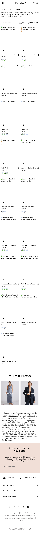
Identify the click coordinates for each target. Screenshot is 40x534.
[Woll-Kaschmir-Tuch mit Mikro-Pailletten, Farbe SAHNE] (2, 327)
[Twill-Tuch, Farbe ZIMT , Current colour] (5, 173)
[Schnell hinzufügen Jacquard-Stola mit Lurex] (23, 163)
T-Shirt (23, 418)
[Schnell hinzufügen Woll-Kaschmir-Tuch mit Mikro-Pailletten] (23, 279)
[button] (33, 23)
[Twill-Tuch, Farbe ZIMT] (4, 134)
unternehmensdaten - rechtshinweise (17, 518)
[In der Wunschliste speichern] (18, 55)
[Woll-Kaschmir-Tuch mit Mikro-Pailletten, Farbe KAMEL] (25, 289)
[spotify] (19, 507)
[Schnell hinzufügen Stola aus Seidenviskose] (23, 89)
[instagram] (10, 507)
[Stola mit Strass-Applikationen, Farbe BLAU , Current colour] (7, 289)
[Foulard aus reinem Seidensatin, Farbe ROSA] (5, 60)
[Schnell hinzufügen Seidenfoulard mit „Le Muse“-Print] (3, 357)
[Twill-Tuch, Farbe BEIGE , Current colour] (22, 134)
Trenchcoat (11, 417)
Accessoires (7, 22)
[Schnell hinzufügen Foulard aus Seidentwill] (3, 89)
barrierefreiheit (20, 521)
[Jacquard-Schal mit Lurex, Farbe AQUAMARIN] (22, 211)
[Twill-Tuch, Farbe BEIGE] (2, 134)
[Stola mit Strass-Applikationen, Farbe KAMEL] (25, 250)
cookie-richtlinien (11, 515)
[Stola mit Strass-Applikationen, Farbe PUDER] (2, 250)
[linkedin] (28, 507)
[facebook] (14, 507)
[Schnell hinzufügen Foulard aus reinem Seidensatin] (3, 50)
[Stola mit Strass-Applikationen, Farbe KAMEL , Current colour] (5, 250)
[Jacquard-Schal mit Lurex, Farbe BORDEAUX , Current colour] (25, 211)
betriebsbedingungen (12, 513)
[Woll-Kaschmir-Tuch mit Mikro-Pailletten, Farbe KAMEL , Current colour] (5, 327)
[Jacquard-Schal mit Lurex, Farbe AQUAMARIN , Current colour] (2, 211)
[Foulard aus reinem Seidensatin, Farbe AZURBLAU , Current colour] (2, 60)
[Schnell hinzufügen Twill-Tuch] (3, 125)
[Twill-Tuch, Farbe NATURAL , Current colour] (7, 134)
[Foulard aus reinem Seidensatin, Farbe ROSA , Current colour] (25, 60)
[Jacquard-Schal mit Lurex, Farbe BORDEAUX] (5, 211)
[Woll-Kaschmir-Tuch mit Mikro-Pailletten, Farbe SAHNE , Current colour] (22, 289)
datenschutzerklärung (27, 513)
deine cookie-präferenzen (26, 515)
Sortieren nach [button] (22, 23)
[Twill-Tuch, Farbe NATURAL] (27, 134)
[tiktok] (23, 507)
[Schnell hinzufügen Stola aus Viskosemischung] (23, 318)
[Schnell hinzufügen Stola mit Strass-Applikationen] (3, 241)
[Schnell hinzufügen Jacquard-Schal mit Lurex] (3, 202)
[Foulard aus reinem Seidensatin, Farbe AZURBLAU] (22, 60)
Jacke (29, 415)
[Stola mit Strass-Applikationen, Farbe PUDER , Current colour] (22, 250)
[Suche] (34, 3)
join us (33, 518)
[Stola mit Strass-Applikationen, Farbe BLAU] (7, 250)
